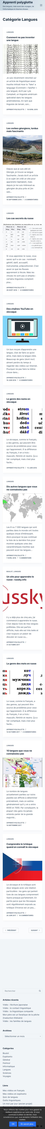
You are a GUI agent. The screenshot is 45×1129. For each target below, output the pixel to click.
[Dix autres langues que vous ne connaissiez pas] (22, 508)
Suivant (34, 930)
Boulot (9, 571)
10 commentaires (26, 915)
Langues (10, 32)
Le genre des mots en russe (21, 663)
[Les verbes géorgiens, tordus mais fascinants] (22, 150)
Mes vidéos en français (13, 1090)
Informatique (9, 1066)
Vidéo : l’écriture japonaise (15, 1004)
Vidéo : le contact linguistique (17, 1008)
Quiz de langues (10, 1097)
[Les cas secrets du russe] (22, 237)
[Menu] (41, 5)
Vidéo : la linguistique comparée (18, 1011)
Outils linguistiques (11, 1100)
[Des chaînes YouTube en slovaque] (22, 330)
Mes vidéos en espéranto (14, 1094)
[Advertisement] (22, 963)
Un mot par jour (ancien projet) (17, 1103)
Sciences (7, 1073)
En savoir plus (27, 1124)
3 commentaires (31, 199)
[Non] (42, 1118)
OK (13, 1124)
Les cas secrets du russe (20, 218)
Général (6, 1060)
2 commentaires (25, 380)
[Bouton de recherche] (39, 991)
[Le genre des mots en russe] (22, 682)
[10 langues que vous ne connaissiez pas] (22, 772)
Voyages (7, 1076)
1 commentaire (25, 558)
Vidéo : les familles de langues (17, 1021)
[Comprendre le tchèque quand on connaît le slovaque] (22, 866)
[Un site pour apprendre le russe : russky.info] (22, 598)
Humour (6, 1063)
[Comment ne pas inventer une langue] (22, 59)
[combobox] (20, 990)
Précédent (11, 930)
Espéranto (7, 1056)
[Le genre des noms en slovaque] (22, 420)
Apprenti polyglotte (18, 2)
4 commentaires (27, 290)
